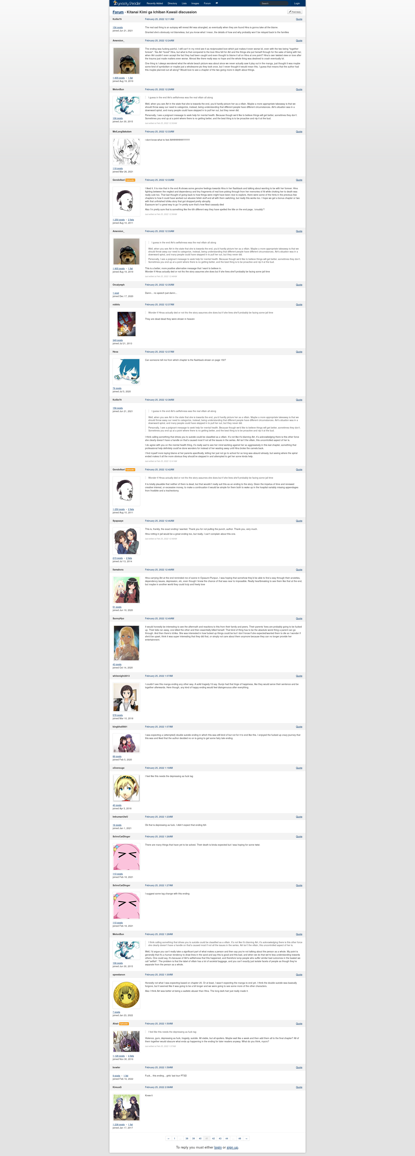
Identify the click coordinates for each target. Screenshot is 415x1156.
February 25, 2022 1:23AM (159, 816)
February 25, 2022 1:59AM (159, 1067)
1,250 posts (119, 219)
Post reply (296, 11)
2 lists (131, 219)
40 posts (117, 805)
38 (187, 1138)
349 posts (118, 340)
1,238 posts (119, 1124)
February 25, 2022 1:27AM (159, 885)
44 (226, 1138)
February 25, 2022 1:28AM (159, 934)
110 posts (118, 873)
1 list (130, 77)
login (218, 1147)
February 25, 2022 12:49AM (159, 618)
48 (239, 1138)
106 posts (118, 118)
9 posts (116, 1075)
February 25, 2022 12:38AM (159, 399)
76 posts (117, 388)
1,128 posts (119, 1055)
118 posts (118, 168)
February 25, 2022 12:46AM (159, 520)
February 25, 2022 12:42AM (159, 469)
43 (220, 1138)
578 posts (118, 715)
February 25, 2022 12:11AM (159, 19)
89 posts (117, 756)
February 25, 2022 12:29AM (159, 89)
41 (207, 1138)
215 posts (118, 558)
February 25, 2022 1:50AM (159, 1023)
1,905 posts (119, 77)
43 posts (117, 664)
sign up (232, 1147)
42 (213, 1138)
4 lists (131, 1055)
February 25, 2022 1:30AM (159, 974)
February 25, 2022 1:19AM (159, 767)
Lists (184, 3)
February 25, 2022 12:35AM (159, 284)
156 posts (118, 27)
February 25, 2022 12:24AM (159, 40)
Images (195, 3)
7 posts (116, 1012)
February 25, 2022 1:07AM (159, 675)
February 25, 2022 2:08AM (159, 1087)
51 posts (117, 606)
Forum (207, 3)
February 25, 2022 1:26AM (159, 836)
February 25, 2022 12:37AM (159, 304)
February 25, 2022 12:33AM (159, 131)
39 (193, 1138)
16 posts (117, 824)
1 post (116, 292)
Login (297, 3)
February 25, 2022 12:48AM (159, 569)
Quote (299, 19)
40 (200, 1138)
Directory (172, 3)
